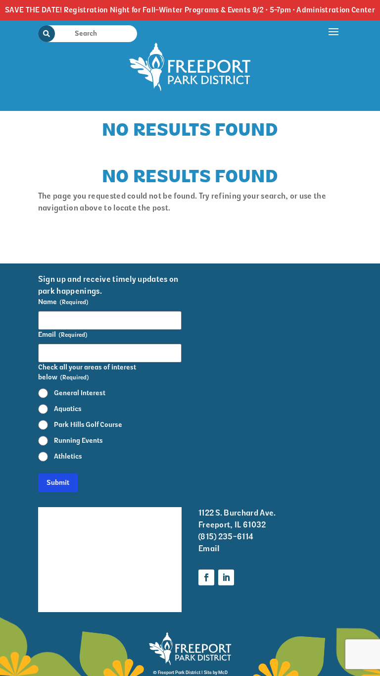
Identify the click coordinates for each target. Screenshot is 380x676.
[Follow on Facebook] (206, 577)
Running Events (78, 440)
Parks (130, 566)
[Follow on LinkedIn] (226, 577)
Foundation (140, 585)
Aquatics (68, 409)
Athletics (68, 456)
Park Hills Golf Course (88, 424)
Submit (58, 482)
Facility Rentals (66, 514)
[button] (334, 63)
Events (50, 533)
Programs (137, 547)
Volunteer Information (60, 592)
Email (209, 548)
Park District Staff (61, 559)
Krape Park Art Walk (146, 520)
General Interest (79, 393)
